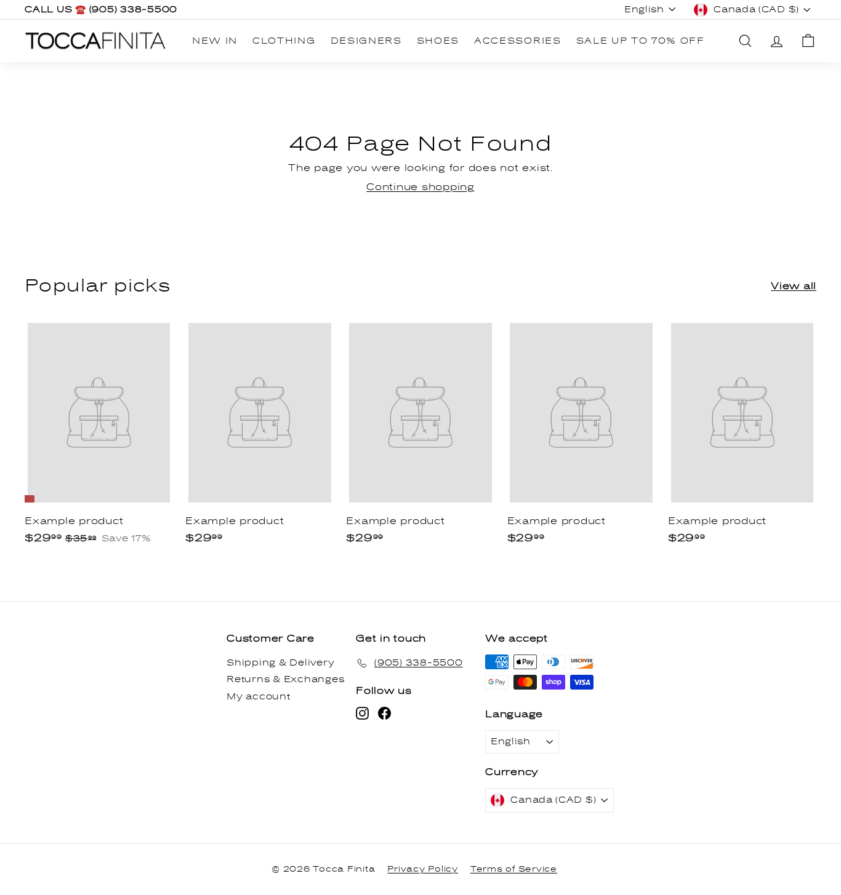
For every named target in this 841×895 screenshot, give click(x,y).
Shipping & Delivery (280, 663)
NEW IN (215, 41)
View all (793, 286)
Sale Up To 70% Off (640, 41)
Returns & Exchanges (285, 679)
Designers (366, 41)
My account (259, 696)
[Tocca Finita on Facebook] (384, 713)
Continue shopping (420, 187)
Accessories (517, 41)
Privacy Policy (422, 869)
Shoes (438, 41)
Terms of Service (513, 869)
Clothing (283, 41)
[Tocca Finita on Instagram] (362, 713)
